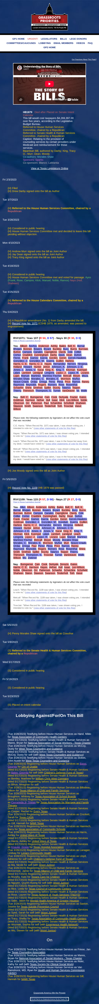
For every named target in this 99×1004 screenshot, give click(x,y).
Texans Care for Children (45, 876)
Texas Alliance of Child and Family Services (44, 790)
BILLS (63, 39)
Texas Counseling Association (28, 952)
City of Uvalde (30, 766)
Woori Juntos (46, 865)
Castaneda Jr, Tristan (23, 802)
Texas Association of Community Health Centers (39, 736)
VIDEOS (80, 43)
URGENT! (32, 39)
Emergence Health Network (61, 924)
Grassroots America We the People (49, 993)
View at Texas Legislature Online (49, 168)
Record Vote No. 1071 (25, 323)
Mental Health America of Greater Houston (54, 900)
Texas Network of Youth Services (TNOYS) (55, 894)
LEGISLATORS (49, 39)
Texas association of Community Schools (42, 829)
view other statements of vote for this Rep (54, 428)
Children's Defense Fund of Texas (63, 772)
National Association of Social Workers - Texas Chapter (59, 742)
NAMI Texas (37, 823)
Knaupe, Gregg (20, 847)
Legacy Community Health (36, 853)
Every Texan (41, 811)
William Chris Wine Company (52, 778)
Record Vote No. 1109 (24, 487)
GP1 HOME (18, 39)
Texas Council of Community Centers (50, 888)
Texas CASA (26, 817)
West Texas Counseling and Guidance (41, 748)
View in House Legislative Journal (26, 341)
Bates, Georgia (19, 772)
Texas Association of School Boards (55, 796)
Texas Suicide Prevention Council (40, 906)
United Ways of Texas (32, 835)
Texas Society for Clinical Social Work (51, 964)
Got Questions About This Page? (84, 59)
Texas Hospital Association (48, 847)
